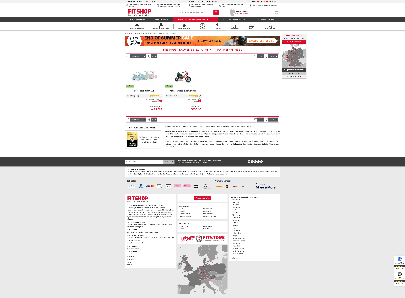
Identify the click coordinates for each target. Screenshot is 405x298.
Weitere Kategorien (266, 20)
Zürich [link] (144, 243)
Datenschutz (207, 209)
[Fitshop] (140, 12)
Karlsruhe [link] (164, 212)
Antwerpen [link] (130, 248)
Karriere (147, 1)
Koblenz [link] (129, 214)
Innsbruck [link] (133, 232)
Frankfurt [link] (130, 212)
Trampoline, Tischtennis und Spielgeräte (195, 20)
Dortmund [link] (145, 210)
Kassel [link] (170, 212)
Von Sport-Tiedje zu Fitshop (136, 169)
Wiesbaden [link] (167, 217)
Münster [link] (164, 214)
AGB (181, 209)
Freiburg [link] (136, 212)
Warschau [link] (130, 264)
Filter (154, 56)
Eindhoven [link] (154, 238)
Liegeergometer (237, 228)
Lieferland (254, 1)
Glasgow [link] (164, 224)
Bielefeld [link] (146, 208)
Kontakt (153, 1)
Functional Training (238, 241)
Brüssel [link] (136, 248)
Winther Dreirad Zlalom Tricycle (183, 91)
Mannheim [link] (150, 214)
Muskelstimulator (238, 251)
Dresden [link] (152, 210)
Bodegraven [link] (139, 238)
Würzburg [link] (130, 219)
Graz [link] (128, 232)
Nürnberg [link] (170, 214)
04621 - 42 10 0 (295, 77)
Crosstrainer (236, 199)
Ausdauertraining (138, 20)
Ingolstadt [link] (156, 212)
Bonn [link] (157, 208)
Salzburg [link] (151, 232)
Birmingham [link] (142, 224)
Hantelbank (236, 217)
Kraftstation (236, 210)
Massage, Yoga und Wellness (236, 20)
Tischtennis (236, 215)
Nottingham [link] (139, 227)
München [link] (157, 214)
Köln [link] (134, 214)
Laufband (235, 205)
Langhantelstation (238, 238)
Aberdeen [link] (130, 224)
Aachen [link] (129, 208)
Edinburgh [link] (157, 224)
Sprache (263, 1)
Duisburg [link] (166, 210)
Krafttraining (161, 20)
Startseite (128, 33)
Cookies (182, 211)
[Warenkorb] (277, 12)
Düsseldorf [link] (159, 210)
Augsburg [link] (135, 208)
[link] (132, 139)
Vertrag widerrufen (202, 198)
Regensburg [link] (131, 217)
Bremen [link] (139, 210)
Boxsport (235, 225)
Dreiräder (173, 33)
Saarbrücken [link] (145, 217)
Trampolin (235, 212)
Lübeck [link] (143, 214)
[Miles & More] (266, 186)
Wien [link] (156, 232)
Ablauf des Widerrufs (210, 216)
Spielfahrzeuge (163, 33)
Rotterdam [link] (170, 238)
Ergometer (235, 202)
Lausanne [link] (138, 243)
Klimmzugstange (238, 248)
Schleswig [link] (153, 217)
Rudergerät (236, 207)
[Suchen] (216, 12)
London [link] (170, 224)
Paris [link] (131, 254)
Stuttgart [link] (160, 217)
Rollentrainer (236, 233)
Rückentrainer (237, 246)
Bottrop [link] (162, 208)
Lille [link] (128, 254)
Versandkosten (185, 214)
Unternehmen (131, 1)
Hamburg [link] (143, 212)
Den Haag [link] (147, 238)
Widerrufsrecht (208, 214)
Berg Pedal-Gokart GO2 (144, 91)
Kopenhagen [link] (131, 259)
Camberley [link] (150, 224)
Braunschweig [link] (131, 210)
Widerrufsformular (186, 216)
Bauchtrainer (236, 243)
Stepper (235, 236)
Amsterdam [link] (130, 238)
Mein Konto (272, 1)
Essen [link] (172, 210)
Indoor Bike (236, 220)
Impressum (139, 1)
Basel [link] (128, 243)
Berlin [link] (141, 208)
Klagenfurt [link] (141, 232)
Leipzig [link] (138, 214)
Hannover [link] (149, 212)
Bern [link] (132, 243)
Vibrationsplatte (237, 254)
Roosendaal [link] (162, 238)
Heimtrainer (236, 230)
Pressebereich (208, 226)
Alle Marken (236, 258)
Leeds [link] (135, 224)
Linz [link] (146, 232)
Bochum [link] (152, 208)
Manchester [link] (130, 227)
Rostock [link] (138, 217)
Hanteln (235, 223)
